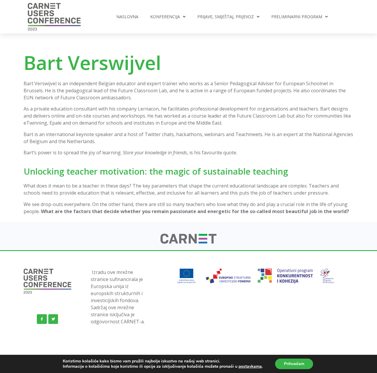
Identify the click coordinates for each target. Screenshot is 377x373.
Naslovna (127, 16)
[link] (189, 242)
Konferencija (165, 16)
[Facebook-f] (42, 319)
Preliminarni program (296, 16)
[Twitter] (53, 319)
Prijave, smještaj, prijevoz (225, 16)
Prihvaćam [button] (294, 364)
